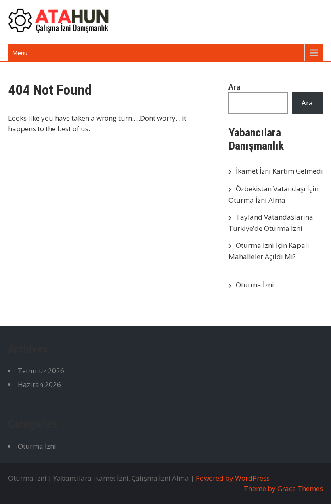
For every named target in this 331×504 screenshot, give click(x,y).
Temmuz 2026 (41, 370)
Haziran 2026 (39, 384)
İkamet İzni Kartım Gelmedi (279, 171)
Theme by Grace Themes (283, 488)
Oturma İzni (255, 284)
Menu (19, 53)
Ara (234, 87)
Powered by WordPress (233, 478)
